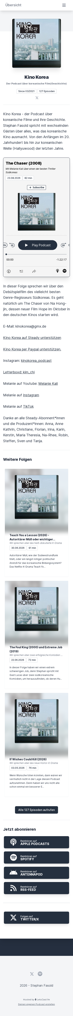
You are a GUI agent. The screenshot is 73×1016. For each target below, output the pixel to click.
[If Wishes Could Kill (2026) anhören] (36, 721)
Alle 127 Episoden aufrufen (36, 809)
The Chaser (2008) (24, 163)
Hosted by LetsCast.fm (36, 999)
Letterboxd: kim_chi (19, 372)
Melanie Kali (48, 383)
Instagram (31, 395)
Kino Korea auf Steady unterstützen (32, 338)
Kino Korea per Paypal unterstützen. (32, 349)
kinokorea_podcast (36, 361)
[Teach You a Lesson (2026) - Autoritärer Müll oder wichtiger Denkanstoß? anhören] (36, 497)
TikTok (28, 406)
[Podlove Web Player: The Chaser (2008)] (36, 228)
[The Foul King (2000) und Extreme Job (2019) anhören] (36, 609)
